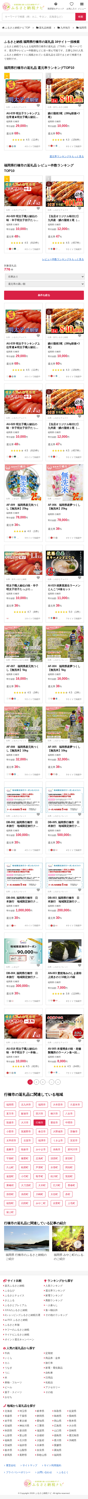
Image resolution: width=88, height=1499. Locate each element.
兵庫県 (40, 1445)
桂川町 (54, 1176)
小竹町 (24, 1176)
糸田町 (24, 1194)
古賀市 (27, 1140)
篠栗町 (24, 1158)
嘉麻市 (10, 1149)
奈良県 (40, 1450)
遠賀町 (10, 1176)
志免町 (39, 1158)
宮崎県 (72, 1430)
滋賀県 (40, 1430)
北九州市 (26, 1104)
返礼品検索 (45, 27)
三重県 (40, 1425)
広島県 (57, 1425)
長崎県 (72, 1416)
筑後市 (10, 1122)
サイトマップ (30, 1465)
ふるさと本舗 (12, 1325)
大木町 (42, 1185)
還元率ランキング (55, 1290)
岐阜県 (40, 1411)
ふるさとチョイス (14, 1295)
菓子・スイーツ (13, 1392)
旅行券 (49, 1363)
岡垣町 (69, 1167)
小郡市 (10, 1131)
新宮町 (69, 1158)
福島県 (8, 1440)
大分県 (72, 1425)
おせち (8, 1397)
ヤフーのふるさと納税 (17, 1330)
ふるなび (10, 1290)
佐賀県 (72, 1411)
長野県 (23, 1455)
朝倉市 (24, 1149)
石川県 (23, 1440)
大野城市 (58, 1131)
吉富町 (56, 1203)
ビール (8, 1387)
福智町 (10, 1203)
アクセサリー (52, 1387)
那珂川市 (73, 1149)
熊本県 (72, 1421)
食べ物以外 (51, 1310)
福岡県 (83, 27)
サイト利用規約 (52, 1465)
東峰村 (10, 1185)
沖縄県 (72, 1440)
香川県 (57, 1440)
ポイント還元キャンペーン (19, 1339)
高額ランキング (54, 1300)
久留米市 (75, 1104)
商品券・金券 (52, 1358)
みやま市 (41, 1149)
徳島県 (57, 1435)
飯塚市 (24, 1113)
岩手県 (8, 1421)
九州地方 (65, 27)
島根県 (57, 1416)
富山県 (23, 1435)
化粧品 (49, 1382)
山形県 (8, 1435)
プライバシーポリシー (18, 1472)
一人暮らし (51, 1305)
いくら (8, 1358)
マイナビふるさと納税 (17, 1334)
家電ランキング (54, 1295)
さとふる (10, 1300)
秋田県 (8, 1430)
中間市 (69, 1122)
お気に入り (72, 9)
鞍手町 (39, 1176)
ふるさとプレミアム (16, 1305)
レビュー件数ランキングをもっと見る (63, 259)
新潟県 (23, 1430)
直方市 (10, 1113)
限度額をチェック (56, 9)
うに (7, 1372)
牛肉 (7, 1353)
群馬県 (8, 1455)
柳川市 (54, 1113)
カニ (7, 1363)
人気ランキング (54, 1286)
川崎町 (39, 1194)
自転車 (49, 1372)
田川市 (39, 1113)
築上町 (10, 1212)
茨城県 (8, 1445)
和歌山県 (42, 1455)
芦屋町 (39, 1167)
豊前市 (54, 1122)
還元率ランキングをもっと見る (67, 156)
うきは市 (58, 1140)
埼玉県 (23, 1411)
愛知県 (40, 1421)
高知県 (57, 1450)
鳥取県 (57, 1411)
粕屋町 (24, 1167)
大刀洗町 (26, 1185)
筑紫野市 (26, 1131)
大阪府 (40, 1440)
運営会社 (11, 1465)
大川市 (24, 1122)
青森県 (8, 1416)
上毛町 (71, 1203)
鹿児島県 (74, 1435)
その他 (49, 1392)
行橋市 (39, 1122)
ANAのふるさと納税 (16, 1310)
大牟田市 (58, 1104)
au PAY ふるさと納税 (16, 1320)
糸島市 (56, 1149)
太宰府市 (11, 1140)
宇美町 (10, 1158)
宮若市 (74, 1140)
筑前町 (69, 1176)
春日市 (42, 1131)
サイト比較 (14, 1280)
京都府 (40, 1435)
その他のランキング (56, 1315)
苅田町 (24, 1203)
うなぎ (8, 1368)
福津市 (42, 1140)
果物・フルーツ (13, 1382)
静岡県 (40, 1416)
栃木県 (8, 1450)
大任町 (54, 1194)
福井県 (23, 1445)
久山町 (10, 1167)
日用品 (49, 1377)
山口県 (57, 1430)
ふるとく (64, 1472)
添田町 (10, 1194)
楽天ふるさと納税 (14, 1286)
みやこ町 (41, 1203)
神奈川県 (24, 1425)
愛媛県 (57, 1445)
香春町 (71, 1185)
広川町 (56, 1185)
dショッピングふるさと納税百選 (22, 1315)
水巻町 (54, 1167)
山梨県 (23, 1450)
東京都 (23, 1421)
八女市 (69, 1113)
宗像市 (74, 1131)
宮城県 (8, 1425)
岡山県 (57, 1421)
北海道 (8, 1411)
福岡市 (42, 1104)
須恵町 (54, 1158)
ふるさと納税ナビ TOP (17, 27)
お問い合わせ (44, 1472)
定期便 (49, 1353)
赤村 (67, 1194)
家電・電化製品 (54, 1368)
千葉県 (23, 1416)
